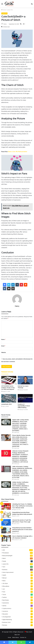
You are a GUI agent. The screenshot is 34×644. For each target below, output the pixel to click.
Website (3, 352)
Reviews (4, 625)
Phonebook (5, 552)
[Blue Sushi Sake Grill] (9, 3)
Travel (4, 594)
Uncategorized (6, 616)
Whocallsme (5, 586)
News (3, 580)
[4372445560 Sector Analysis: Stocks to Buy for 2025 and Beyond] (8, 380)
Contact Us (23, 637)
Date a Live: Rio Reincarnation (17, 151)
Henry (5, 24)
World (3, 558)
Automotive (5, 603)
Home (4, 10)
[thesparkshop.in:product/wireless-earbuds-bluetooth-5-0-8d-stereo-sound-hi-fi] (6, 530)
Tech (3, 566)
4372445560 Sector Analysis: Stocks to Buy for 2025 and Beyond (8, 387)
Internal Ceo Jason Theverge (23, 386)
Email (3, 346)
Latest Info (10, 10)
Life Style (5, 583)
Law (3, 589)
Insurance (5, 611)
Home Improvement (8, 572)
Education (5, 614)
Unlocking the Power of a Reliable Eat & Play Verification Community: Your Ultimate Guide (22, 505)
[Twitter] (9, 284)
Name (3, 339)
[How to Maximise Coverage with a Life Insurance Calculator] (6, 538)
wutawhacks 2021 (6, 404)
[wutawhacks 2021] (8, 398)
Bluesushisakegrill (7, 555)
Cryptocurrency (6, 608)
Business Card (6, 622)
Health (4, 575)
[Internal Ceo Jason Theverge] (25, 380)
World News (15, 637)
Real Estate (5, 600)
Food (3, 591)
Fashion (4, 597)
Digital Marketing (7, 619)
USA (3, 550)
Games (4, 605)
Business (4, 569)
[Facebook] (4, 284)
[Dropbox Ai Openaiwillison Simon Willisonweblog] (25, 398)
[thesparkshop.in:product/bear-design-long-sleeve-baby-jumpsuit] (6, 514)
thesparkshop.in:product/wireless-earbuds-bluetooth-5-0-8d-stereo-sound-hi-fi (22, 529)
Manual (4, 578)
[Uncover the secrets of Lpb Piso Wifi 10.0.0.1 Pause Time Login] (6, 522)
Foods (4, 561)
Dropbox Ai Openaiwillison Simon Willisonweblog (24, 405)
